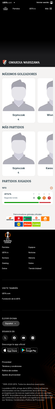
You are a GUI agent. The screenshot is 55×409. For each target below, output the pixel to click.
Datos (4, 268)
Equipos (32, 247)
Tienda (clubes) (35, 268)
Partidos (5, 247)
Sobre (31, 263)
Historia (32, 258)
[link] (16, 8)
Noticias (32, 252)
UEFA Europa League (5, 8)
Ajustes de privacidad (11, 375)
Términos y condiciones (12, 366)
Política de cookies (10, 371)
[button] (47, 8)
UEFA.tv (5, 252)
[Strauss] (19, 218)
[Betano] (27, 224)
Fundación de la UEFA (11, 299)
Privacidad (6, 362)
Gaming (5, 263)
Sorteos (5, 258)
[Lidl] (19, 224)
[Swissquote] (36, 218)
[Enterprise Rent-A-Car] (27, 218)
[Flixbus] (36, 224)
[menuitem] (19, 8)
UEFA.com (6, 293)
